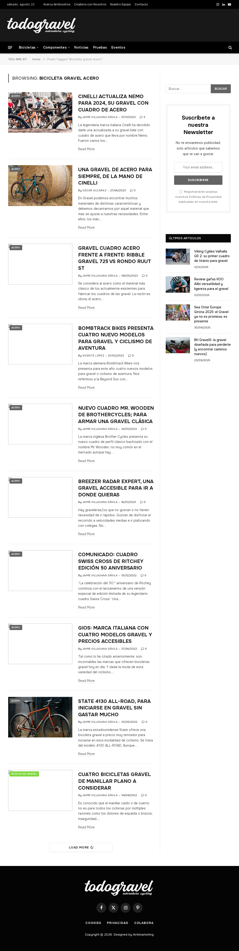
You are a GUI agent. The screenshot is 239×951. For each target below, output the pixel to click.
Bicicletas (27, 47)
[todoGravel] (42, 25)
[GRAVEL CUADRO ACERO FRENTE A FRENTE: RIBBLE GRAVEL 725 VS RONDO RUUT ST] (40, 264)
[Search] (230, 47)
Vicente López (93, 355)
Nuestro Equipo (120, 4)
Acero (15, 95)
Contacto (141, 4)
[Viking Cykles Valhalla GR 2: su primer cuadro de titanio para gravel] (178, 257)
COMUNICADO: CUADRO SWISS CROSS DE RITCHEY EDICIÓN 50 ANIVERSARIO (111, 561)
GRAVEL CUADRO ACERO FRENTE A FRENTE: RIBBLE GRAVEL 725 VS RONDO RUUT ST (114, 258)
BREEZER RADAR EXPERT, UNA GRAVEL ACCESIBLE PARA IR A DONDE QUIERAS (116, 488)
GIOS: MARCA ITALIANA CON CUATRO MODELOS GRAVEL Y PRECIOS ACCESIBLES (115, 634)
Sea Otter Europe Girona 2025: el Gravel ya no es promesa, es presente (211, 314)
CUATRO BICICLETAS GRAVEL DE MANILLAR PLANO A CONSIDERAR (114, 781)
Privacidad (117, 923)
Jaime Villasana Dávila (100, 117)
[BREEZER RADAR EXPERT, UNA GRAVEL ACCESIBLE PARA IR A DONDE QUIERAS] (40, 497)
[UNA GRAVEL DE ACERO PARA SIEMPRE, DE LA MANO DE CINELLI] (40, 185)
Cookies (93, 923)
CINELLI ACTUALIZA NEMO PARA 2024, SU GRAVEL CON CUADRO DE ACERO (113, 103)
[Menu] (10, 47)
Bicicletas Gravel (24, 773)
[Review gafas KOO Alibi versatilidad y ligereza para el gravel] (178, 284)
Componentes (55, 47)
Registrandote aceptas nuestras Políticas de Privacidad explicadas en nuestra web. (198, 197)
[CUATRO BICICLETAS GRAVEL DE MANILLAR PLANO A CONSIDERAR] (40, 790)
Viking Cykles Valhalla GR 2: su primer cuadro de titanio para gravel (212, 256)
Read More (86, 149)
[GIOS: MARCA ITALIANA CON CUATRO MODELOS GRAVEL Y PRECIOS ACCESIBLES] (40, 643)
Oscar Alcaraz (94, 190)
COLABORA (144, 923)
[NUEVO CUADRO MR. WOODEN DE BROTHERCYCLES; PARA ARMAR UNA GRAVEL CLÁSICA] (40, 424)
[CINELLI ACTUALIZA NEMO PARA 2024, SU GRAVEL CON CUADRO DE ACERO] (40, 112)
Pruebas (100, 47)
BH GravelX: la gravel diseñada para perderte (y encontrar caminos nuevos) (212, 347)
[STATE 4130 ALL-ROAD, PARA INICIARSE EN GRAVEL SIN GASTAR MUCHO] (40, 717)
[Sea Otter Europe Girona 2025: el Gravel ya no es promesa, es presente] (178, 312)
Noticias (81, 47)
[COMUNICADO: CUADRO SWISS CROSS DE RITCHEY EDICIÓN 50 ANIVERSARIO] (40, 570)
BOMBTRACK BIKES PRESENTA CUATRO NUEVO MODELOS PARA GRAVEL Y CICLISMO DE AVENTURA (116, 338)
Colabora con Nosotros (90, 4)
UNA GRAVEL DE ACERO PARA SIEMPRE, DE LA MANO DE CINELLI (115, 176)
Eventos (118, 47)
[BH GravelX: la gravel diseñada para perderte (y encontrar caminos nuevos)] (178, 345)
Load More (79, 847)
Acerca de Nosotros (56, 4)
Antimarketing (143, 935)
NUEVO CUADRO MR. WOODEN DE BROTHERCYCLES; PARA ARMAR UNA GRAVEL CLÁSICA (116, 414)
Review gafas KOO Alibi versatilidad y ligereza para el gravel (211, 284)
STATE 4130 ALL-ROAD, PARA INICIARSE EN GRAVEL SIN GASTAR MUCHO (114, 708)
